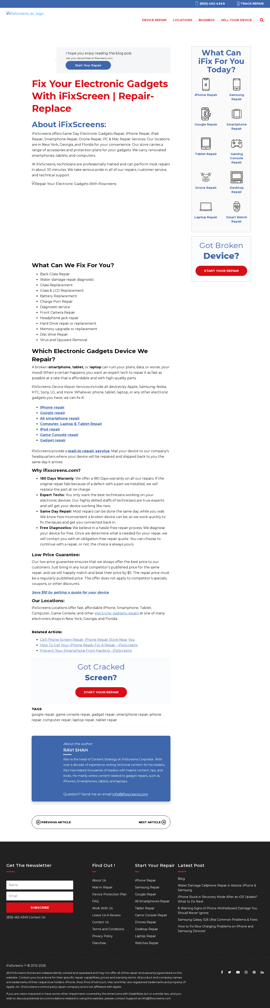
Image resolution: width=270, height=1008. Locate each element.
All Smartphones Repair (152, 901)
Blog (181, 879)
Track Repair (252, 3)
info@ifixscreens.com (130, 794)
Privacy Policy (102, 936)
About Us (99, 880)
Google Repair (145, 894)
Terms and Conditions (108, 929)
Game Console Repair (151, 915)
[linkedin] (262, 972)
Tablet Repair (144, 908)
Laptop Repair (145, 936)
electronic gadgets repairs (117, 613)
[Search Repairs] (261, 19)
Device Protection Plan (109, 894)
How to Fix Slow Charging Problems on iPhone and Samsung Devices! (215, 928)
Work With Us (102, 908)
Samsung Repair (147, 887)
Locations (182, 20)
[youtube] (238, 972)
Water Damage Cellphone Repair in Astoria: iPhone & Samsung (217, 888)
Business (207, 20)
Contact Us (100, 922)
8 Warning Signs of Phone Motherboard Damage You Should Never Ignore (217, 910)
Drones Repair (145, 922)
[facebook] (222, 972)
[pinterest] (254, 972)
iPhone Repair (145, 880)
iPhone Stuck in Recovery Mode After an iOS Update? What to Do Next (217, 899)
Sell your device (236, 20)
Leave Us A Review (106, 915)
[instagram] (246, 972)
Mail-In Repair (102, 887)
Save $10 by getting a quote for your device (70, 592)
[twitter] (229, 972)
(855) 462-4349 (17, 917)
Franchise (99, 943)
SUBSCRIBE (40, 907)
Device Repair (154, 20)
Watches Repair (146, 943)
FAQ (95, 901)
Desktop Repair (146, 929)
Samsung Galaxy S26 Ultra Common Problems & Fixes (217, 920)
